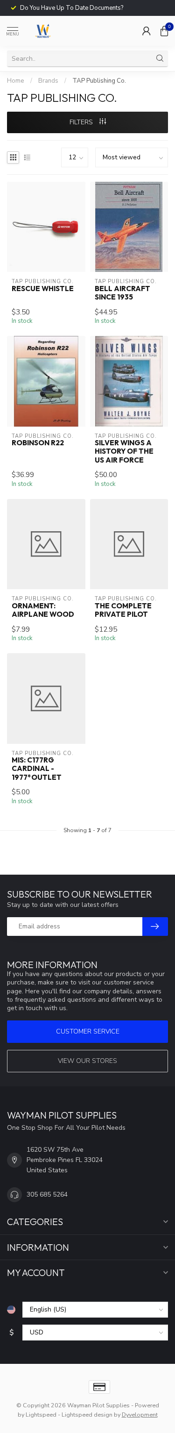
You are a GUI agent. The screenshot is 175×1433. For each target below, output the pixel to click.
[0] (164, 30)
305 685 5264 (47, 1194)
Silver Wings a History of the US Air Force (124, 451)
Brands (48, 81)
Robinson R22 (38, 443)
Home (15, 81)
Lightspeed (41, 1415)
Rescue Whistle (43, 289)
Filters (82, 122)
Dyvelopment (140, 1415)
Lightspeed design (87, 1415)
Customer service (87, 1031)
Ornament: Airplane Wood (43, 610)
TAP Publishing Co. (99, 81)
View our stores (87, 1060)
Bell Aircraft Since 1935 (122, 293)
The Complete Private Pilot (123, 610)
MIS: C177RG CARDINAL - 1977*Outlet (37, 769)
